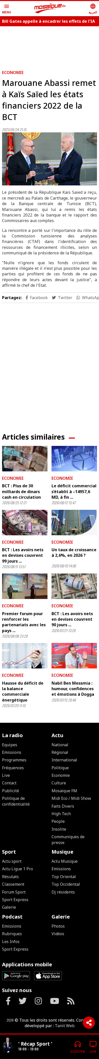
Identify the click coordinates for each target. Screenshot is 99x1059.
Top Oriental (64, 876)
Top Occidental (66, 884)
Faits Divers (63, 806)
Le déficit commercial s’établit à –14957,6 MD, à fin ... (74, 491)
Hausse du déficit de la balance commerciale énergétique (22, 691)
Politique (60, 768)
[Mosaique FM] (50, 8)
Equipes (9, 745)
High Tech (61, 813)
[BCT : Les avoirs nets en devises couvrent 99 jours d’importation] (24, 522)
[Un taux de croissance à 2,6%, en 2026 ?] (74, 522)
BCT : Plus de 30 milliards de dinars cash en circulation (21, 491)
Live (6, 775)
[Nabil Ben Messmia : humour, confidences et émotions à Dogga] (74, 655)
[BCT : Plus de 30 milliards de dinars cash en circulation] (24, 458)
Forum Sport (14, 892)
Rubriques (12, 933)
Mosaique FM (64, 790)
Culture (59, 783)
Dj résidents (63, 892)
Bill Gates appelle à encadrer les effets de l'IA (48, 21)
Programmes (14, 760)
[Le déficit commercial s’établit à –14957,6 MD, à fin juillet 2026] (74, 458)
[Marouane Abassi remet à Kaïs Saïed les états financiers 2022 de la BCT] (49, 158)
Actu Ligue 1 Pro (17, 869)
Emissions (11, 752)
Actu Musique (65, 861)
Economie (13, 72)
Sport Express (15, 899)
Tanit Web (65, 1025)
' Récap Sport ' (35, 1044)
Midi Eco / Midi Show (71, 798)
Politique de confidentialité (16, 801)
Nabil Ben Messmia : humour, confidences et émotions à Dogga (73, 688)
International (64, 760)
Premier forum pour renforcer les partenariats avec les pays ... (24, 622)
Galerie (9, 907)
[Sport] (8, 1045)
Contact (9, 783)
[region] (49, 364)
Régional (60, 752)
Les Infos (11, 941)
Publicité (10, 790)
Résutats (10, 876)
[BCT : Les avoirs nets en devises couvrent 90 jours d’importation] (74, 586)
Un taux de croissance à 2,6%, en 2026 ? (74, 552)
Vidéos (58, 933)
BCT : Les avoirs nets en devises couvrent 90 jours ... (72, 619)
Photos (58, 926)
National (60, 745)
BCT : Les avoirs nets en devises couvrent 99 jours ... (22, 555)
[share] (89, 1023)
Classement (13, 884)
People (58, 821)
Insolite (59, 829)
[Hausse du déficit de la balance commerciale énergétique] (24, 655)
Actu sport (12, 861)
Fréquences (13, 768)
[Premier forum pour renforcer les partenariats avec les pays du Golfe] (24, 586)
